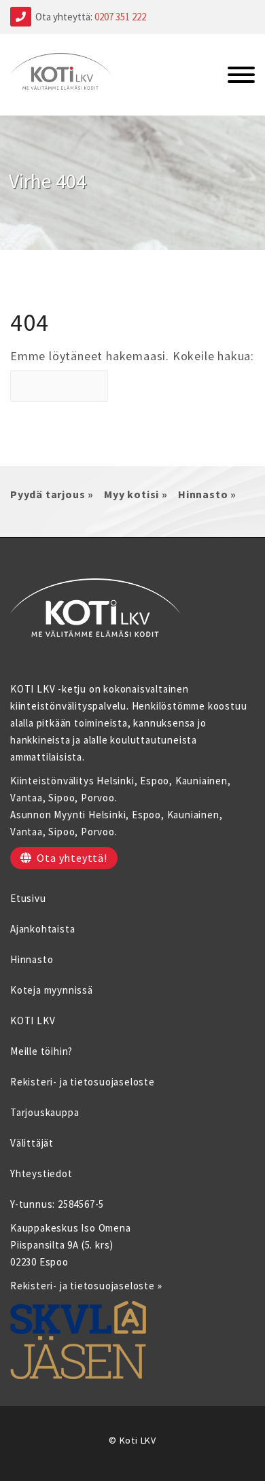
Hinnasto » (207, 494)
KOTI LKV (32, 1020)
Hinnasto (31, 959)
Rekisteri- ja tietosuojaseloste (82, 1081)
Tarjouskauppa (44, 1112)
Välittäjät (32, 1142)
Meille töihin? (41, 1051)
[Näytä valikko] (241, 76)
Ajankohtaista (42, 928)
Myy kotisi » (136, 494)
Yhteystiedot (41, 1173)
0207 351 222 (120, 16)
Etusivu (28, 898)
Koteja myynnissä (51, 989)
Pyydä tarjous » (52, 494)
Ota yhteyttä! (72, 858)
